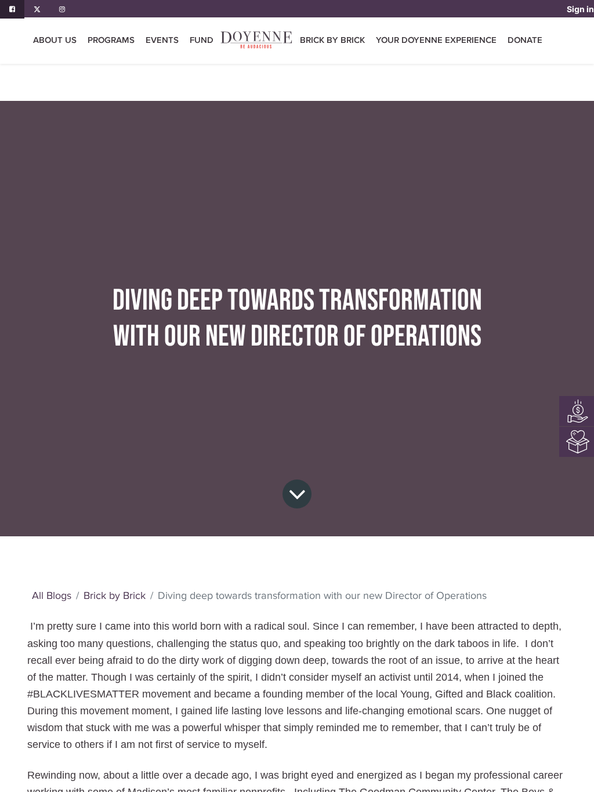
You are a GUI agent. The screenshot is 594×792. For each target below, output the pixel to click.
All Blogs (51, 595)
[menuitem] (201, 40)
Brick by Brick (115, 595)
